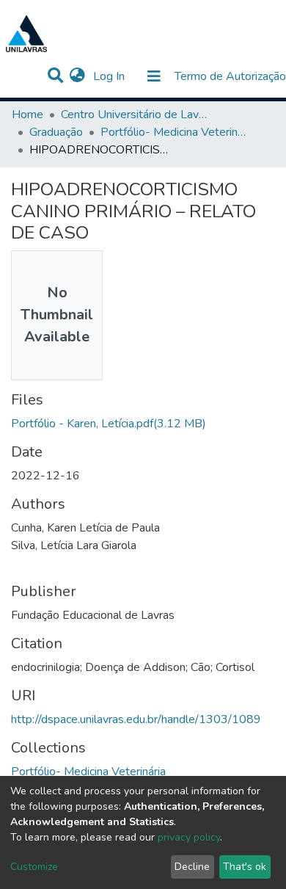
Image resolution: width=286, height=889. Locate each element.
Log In (110, 76)
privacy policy (189, 837)
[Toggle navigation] (154, 76)
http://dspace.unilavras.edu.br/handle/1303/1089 (136, 719)
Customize (34, 867)
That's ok (244, 867)
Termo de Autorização (230, 76)
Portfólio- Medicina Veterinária (173, 132)
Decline (192, 867)
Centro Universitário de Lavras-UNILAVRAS (134, 114)
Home (27, 114)
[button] (77, 76)
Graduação (56, 132)
